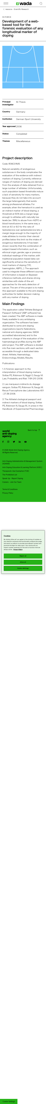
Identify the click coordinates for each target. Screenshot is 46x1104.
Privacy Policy (7, 493)
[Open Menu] (6, 3)
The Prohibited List (9, 475)
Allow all (23, 562)
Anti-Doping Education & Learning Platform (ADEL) (22, 467)
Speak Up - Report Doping (12, 478)
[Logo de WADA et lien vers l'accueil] (23, 3)
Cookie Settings (9, 1101)
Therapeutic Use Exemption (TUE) (15, 471)
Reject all (23, 556)
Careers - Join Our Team (11, 482)
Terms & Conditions (9, 489)
